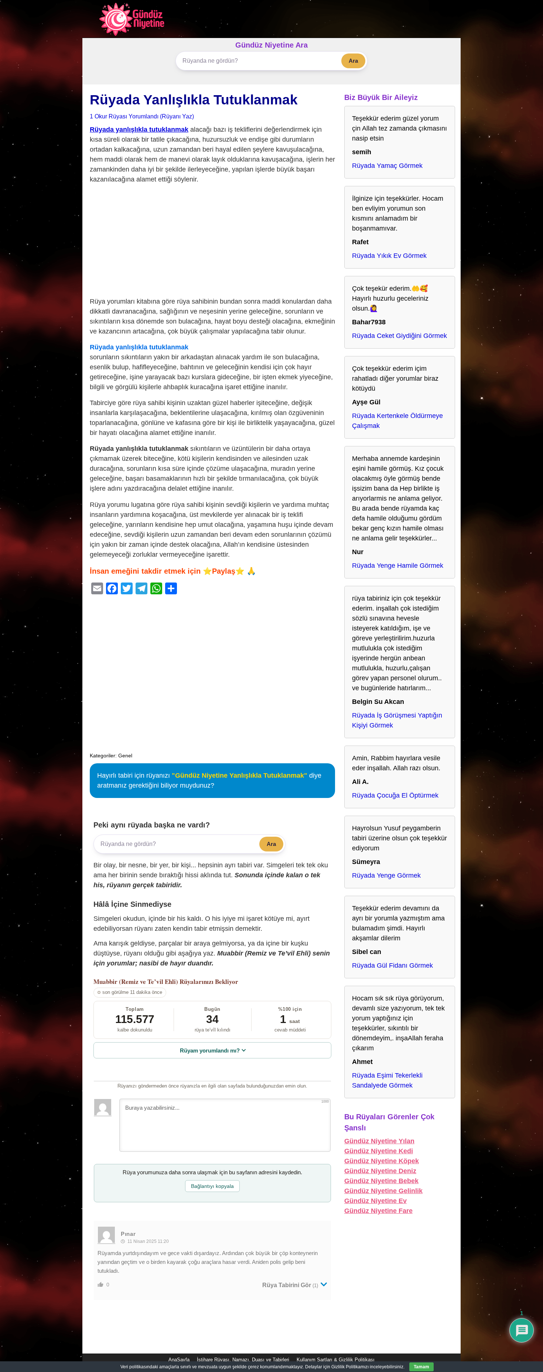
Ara (353, 61)
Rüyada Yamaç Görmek (387, 165)
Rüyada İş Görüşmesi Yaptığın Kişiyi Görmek (397, 720)
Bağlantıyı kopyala (212, 1186)
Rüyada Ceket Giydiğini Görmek (399, 335)
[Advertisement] (212, 242)
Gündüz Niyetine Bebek (381, 1181)
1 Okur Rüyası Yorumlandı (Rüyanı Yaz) (142, 116)
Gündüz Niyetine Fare (378, 1210)
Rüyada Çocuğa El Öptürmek (395, 795)
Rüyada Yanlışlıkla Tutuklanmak (194, 99)
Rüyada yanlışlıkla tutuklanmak (139, 129)
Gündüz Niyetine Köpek (381, 1161)
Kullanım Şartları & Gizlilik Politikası (336, 1359)
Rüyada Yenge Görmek (386, 875)
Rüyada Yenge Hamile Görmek (397, 565)
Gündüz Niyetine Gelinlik (383, 1191)
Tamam (421, 1366)
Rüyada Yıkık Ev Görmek (389, 255)
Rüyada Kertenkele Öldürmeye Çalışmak (397, 420)
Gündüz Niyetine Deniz (380, 1171)
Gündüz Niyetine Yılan (379, 1141)
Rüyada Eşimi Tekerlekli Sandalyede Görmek (387, 1080)
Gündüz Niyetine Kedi (378, 1151)
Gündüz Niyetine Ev (375, 1201)
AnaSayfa (178, 1359)
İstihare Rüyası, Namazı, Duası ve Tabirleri (243, 1359)
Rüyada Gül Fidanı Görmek (392, 965)
